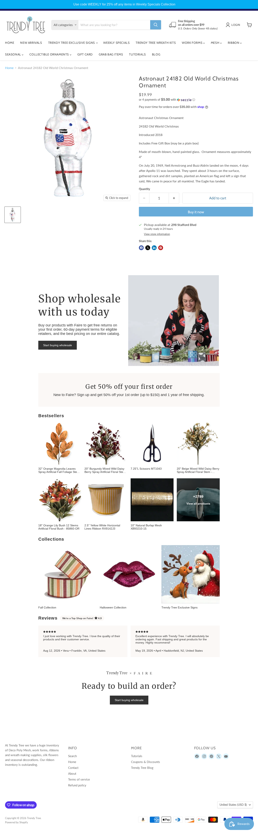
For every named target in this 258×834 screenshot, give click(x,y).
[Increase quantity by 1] (174, 198)
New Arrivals (31, 43)
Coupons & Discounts (145, 762)
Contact (73, 767)
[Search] (155, 24)
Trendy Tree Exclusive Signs (72, 43)
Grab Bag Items (111, 54)
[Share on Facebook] (141, 247)
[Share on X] (147, 247)
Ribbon (234, 43)
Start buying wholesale (57, 345)
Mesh (215, 43)
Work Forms (192, 43)
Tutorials (137, 54)
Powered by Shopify (16, 822)
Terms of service (79, 779)
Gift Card (85, 54)
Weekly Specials (116, 43)
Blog (156, 54)
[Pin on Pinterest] (160, 247)
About (72, 773)
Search (72, 756)
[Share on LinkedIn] (154, 247)
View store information (157, 234)
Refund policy (77, 785)
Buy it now (196, 212)
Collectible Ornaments (49, 54)
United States (233, 804)
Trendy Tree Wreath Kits (156, 43)
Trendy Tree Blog (142, 767)
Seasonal (13, 54)
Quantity (144, 189)
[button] (196, 100)
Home (9, 43)
